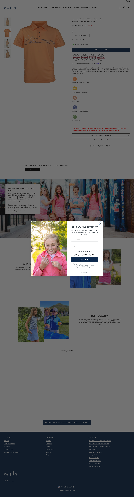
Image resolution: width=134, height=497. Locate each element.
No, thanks (84, 272)
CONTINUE (85, 260)
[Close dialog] (100, 223)
